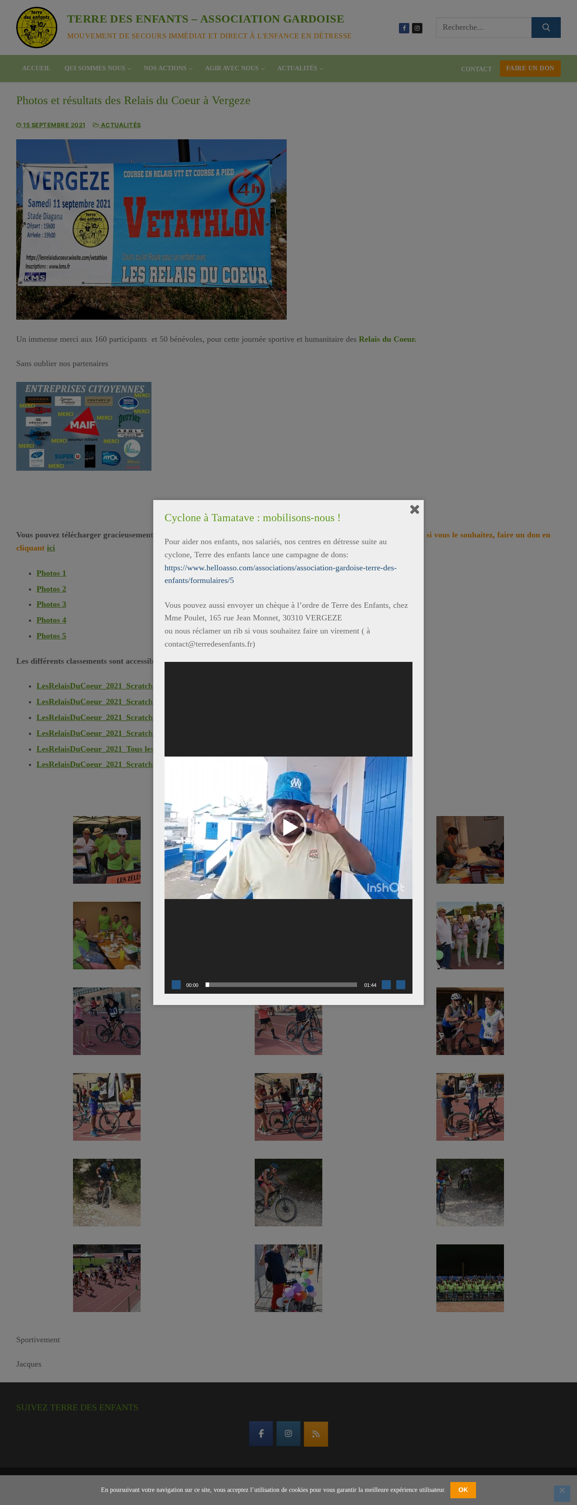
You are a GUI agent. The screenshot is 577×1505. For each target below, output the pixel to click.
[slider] (281, 984)
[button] (288, 828)
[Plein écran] (400, 984)
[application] (288, 828)
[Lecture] (176, 984)
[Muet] (386, 984)
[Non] (562, 1494)
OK (463, 1489)
